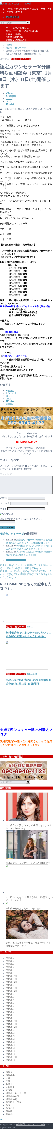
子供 (8, 1081)
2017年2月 (11, 1051)
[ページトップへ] (1, 1119)
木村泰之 (10, 1087)
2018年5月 (11, 1006)
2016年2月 (11, 1060)
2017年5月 (11, 1042)
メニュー (13, 34)
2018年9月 (11, 994)
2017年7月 (11, 1036)
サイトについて (18, 28)
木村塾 (14, 37)
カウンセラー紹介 (22, 31)
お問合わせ (13, 17)
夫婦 (8, 1078)
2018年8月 (11, 997)
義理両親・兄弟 (13, 1102)
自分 (8, 1105)
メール (5, 503)
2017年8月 (11, 1033)
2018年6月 (11, 1003)
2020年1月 (11, 973)
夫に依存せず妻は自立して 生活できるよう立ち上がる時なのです (28, 827)
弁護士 (9, 1084)
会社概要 (16, 40)
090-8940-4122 (11, 332)
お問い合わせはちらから (14, 356)
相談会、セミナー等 (12, 533)
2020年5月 (11, 961)
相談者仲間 (11, 1099)
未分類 (9, 1090)
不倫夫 (9, 1072)
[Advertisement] (21, 706)
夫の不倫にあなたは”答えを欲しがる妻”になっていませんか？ (29, 899)
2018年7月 (11, 1000)
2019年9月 (11, 985)
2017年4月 (11, 1045)
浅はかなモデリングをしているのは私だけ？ (28, 863)
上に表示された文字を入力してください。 (21, 519)
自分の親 (10, 1108)
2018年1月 (11, 1018)
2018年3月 (11, 1012)
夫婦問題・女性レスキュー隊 (30, 1124)
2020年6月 (11, 958)
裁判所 (9, 1111)
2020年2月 (11, 970)
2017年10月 (11, 1027)
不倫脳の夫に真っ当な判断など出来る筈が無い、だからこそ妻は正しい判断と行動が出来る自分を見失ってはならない (26, 574)
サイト (3, 508)
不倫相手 (10, 1075)
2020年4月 (11, 964)
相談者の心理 (12, 1096)
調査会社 (10, 1114)
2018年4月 (11, 1009)
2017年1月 (11, 1054)
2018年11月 (11, 988)
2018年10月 (11, 991)
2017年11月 (11, 1024)
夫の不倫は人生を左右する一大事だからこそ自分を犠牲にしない (28, 944)
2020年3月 (11, 967)
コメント (6, 474)
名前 (3, 498)
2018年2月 (11, 1015)
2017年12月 (11, 1021)
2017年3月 (11, 1048)
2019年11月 (11, 979)
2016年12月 (11, 1057)
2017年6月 (11, 1039)
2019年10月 (11, 982)
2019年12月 (11, 976)
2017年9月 (11, 1030)
